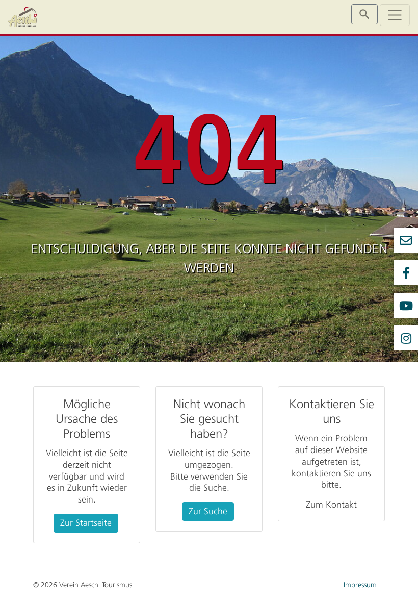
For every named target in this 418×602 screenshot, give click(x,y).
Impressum (360, 585)
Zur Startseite (86, 523)
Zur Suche (208, 511)
